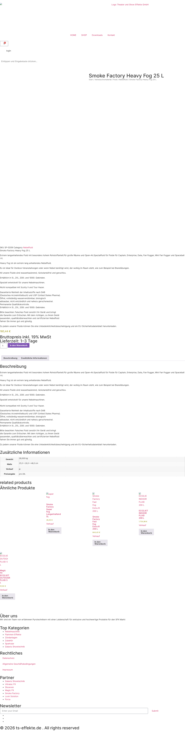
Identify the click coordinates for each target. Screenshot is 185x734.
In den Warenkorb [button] (53, 530)
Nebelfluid (123, 79)
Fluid (115, 79)
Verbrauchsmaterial (103, 79)
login (8, 50)
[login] (3, 52)
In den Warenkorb (18, 345)
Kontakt (111, 35)
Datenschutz (8, 658)
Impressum (8, 669)
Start (91, 79)
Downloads (97, 35)
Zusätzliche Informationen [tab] (34, 358)
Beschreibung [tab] (10, 358)
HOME (73, 35)
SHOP (84, 35)
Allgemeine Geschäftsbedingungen (19, 664)
